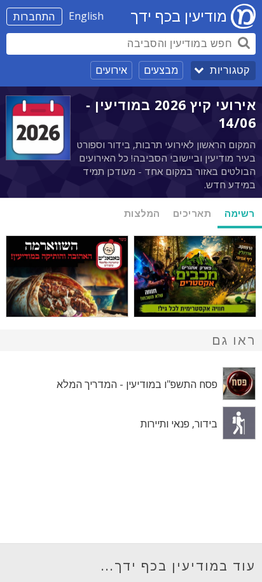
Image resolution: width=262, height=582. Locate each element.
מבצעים (161, 70)
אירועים (111, 70)
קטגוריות (229, 70)
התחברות (34, 16)
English (86, 16)
